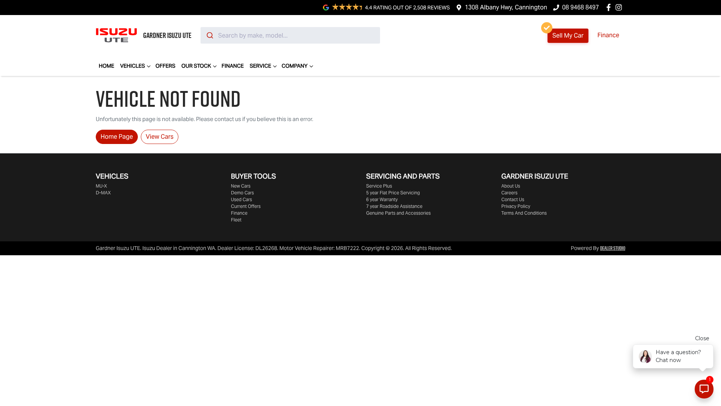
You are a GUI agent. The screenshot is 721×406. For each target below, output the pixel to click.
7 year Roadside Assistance (394, 206)
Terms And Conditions (524, 213)
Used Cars (241, 199)
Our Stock (196, 65)
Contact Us (512, 199)
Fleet (236, 220)
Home (106, 65)
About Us (510, 186)
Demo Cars (242, 192)
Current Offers (246, 206)
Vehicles (132, 65)
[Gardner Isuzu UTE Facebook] (610, 7)
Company (295, 65)
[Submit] (209, 35)
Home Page (117, 137)
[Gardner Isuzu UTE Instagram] (620, 7)
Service (260, 65)
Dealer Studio (612, 248)
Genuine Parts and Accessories (398, 213)
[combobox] (290, 35)
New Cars (240, 186)
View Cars (159, 137)
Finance (608, 35)
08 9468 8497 (580, 7)
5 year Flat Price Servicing (393, 192)
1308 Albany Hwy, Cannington (506, 7)
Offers (165, 65)
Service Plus (379, 186)
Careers (509, 192)
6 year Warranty (382, 199)
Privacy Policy (515, 206)
